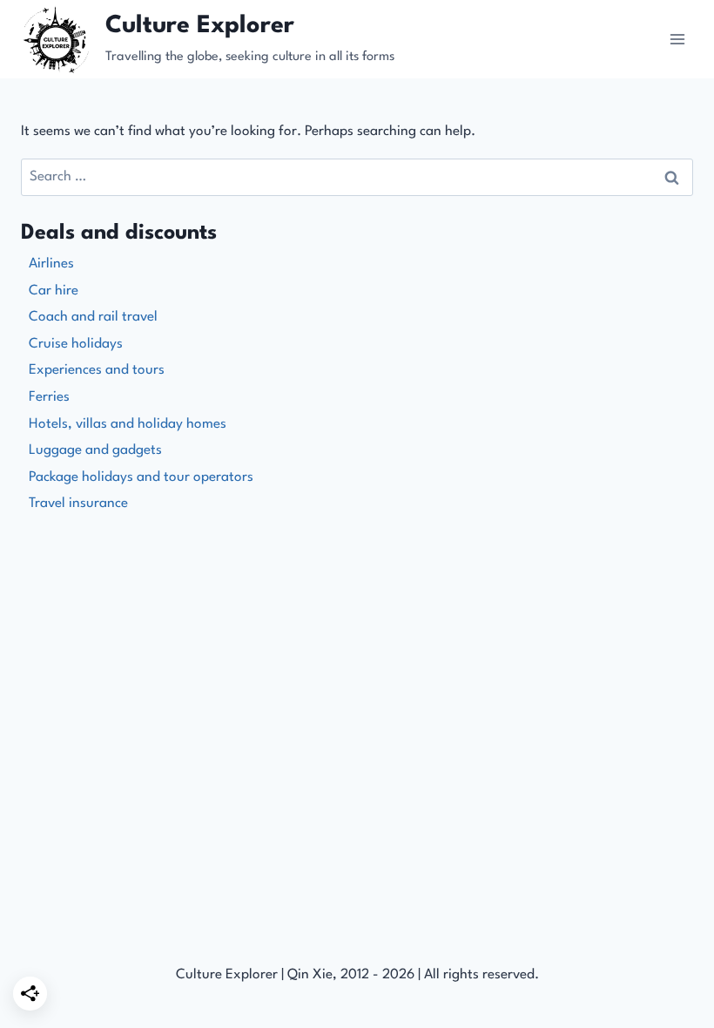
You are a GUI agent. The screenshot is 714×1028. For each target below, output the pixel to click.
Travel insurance (78, 504)
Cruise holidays (76, 344)
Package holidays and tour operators (141, 477)
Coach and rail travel (93, 317)
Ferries (49, 397)
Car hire (53, 291)
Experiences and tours (97, 370)
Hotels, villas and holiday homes (127, 424)
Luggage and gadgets (95, 450)
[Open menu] (677, 38)
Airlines (51, 264)
